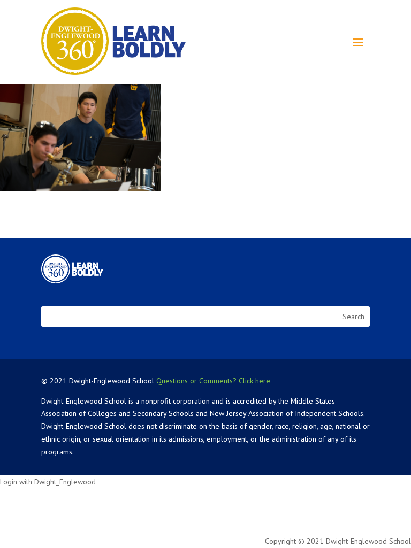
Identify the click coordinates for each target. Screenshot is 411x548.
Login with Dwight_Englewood (48, 482)
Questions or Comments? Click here (213, 380)
